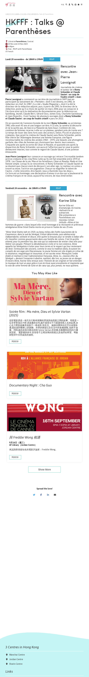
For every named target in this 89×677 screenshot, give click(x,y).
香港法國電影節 (32, 14)
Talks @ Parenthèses (46, 14)
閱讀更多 (15, 341)
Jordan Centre (15, 659)
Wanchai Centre (17, 654)
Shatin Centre (15, 664)
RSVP (45, 58)
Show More (44, 469)
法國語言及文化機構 (12, 14)
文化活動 (23, 14)
